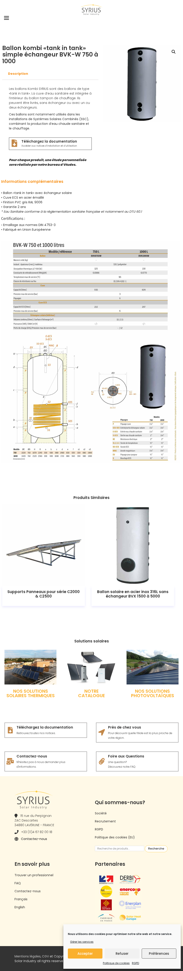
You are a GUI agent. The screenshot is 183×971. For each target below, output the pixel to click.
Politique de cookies (116, 963)
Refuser (122, 953)
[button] (174, 52)
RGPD (135, 963)
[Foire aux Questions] (101, 761)
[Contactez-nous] (10, 761)
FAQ (18, 883)
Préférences (159, 953)
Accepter (85, 953)
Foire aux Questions (126, 756)
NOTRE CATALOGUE (91, 693)
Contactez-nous (32, 756)
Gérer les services (82, 942)
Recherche (156, 848)
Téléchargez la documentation (49, 141)
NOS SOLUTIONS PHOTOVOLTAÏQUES (152, 693)
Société (101, 813)
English (20, 907)
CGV (45, 956)
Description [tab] (18, 73)
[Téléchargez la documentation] (14, 143)
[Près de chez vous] (101, 732)
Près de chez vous (124, 727)
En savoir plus (43, 545)
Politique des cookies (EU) (115, 837)
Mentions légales (28, 956)
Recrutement (105, 821)
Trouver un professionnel (34, 875)
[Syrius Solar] (91, 9)
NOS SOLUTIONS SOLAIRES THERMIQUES (30, 693)
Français (21, 899)
